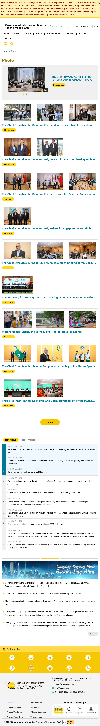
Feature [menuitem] (70, 33)
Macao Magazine (14, 707)
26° (86, 26)
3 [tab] (29, 94)
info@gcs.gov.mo (62, 688)
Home (5, 51)
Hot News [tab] (11, 439)
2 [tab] (26, 94)
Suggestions (36, 702)
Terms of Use (36, 717)
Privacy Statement (38, 712)
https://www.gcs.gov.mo (64, 684)
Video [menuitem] (39, 33)
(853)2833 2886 (61, 692)
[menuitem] (16, 33)
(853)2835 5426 (79, 692)
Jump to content (57, 26)
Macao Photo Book (15, 717)
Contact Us (35, 707)
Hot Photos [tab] (29, 439)
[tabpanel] (26, 79)
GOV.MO (10, 702)
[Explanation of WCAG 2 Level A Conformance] (68, 722)
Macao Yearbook (14, 712)
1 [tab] (23, 94)
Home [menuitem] (6, 33)
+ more (93, 634)
